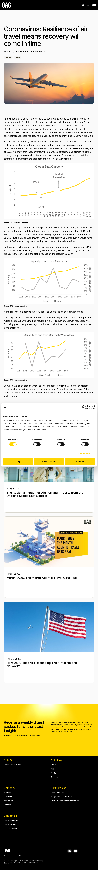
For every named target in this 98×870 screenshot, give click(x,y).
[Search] (83, 5)
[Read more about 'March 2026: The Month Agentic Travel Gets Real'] (49, 542)
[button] (94, 4)
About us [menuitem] (7, 793)
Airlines (8, 57)
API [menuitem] (52, 769)
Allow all (80, 461)
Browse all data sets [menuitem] (13, 765)
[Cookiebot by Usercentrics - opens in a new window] (84, 407)
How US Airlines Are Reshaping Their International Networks (42, 664)
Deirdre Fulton (22, 51)
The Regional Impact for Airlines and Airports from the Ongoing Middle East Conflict (45, 494)
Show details (84, 454)
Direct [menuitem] (53, 765)
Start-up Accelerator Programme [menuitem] (65, 801)
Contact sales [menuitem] (10, 824)
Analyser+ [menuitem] (55, 777)
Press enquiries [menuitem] (10, 829)
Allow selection (49, 461)
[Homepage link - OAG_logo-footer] (7, 850)
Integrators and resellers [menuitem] (61, 797)
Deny (18, 461)
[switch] (37, 444)
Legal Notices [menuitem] (21, 856)
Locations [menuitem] (8, 797)
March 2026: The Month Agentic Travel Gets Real (42, 578)
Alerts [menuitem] (53, 773)
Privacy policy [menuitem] (9, 856)
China (17, 57)
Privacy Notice (66, 731)
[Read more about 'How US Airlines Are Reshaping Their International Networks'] (49, 627)
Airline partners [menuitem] (57, 793)
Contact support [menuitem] (11, 820)
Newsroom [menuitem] (9, 801)
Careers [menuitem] (7, 805)
